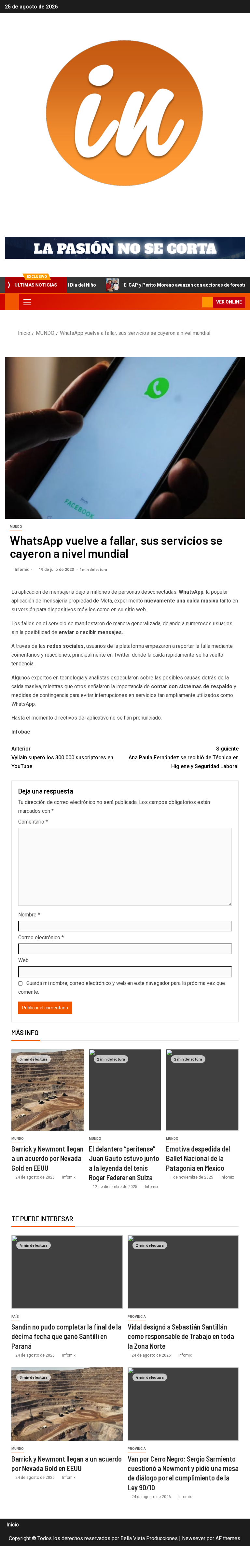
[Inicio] (12, 301)
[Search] (196, 302)
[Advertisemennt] (125, 248)
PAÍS (15, 1316)
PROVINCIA (137, 1316)
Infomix (125, 208)
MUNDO (16, 526)
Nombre (29, 915)
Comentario (33, 822)
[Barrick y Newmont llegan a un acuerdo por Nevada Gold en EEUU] (47, 1090)
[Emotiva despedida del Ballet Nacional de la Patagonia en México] (202, 1090)
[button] (26, 302)
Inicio (13, 1525)
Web (23, 960)
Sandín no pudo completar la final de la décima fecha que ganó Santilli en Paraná (66, 1336)
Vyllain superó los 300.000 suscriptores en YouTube (62, 757)
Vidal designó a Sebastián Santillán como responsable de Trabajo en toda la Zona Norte (181, 1336)
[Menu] (26, 302)
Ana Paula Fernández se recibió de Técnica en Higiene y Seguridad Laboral (184, 757)
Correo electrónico (41, 937)
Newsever (193, 1538)
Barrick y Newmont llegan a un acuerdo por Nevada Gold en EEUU (47, 1158)
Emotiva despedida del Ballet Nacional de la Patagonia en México (198, 1158)
